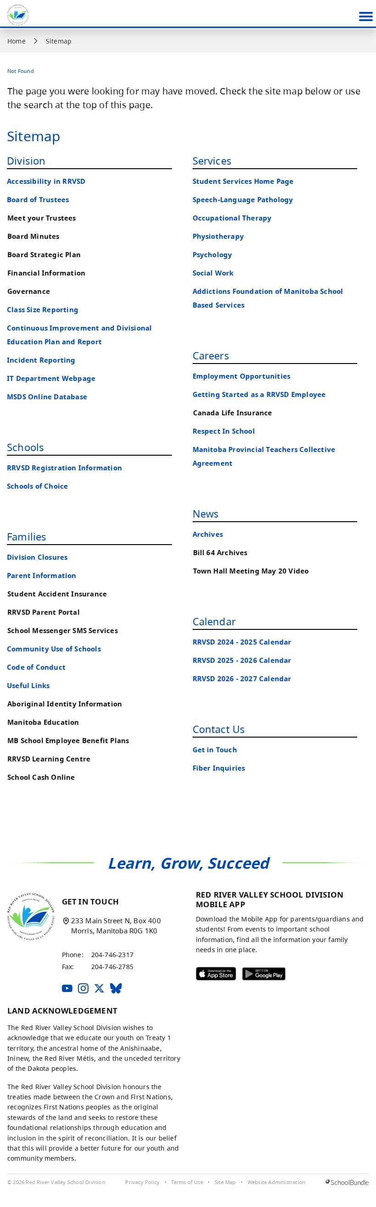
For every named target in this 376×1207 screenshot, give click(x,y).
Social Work (213, 273)
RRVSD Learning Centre (48, 759)
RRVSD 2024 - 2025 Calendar (242, 642)
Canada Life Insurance (232, 413)
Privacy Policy (142, 1182)
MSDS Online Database (47, 397)
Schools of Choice (37, 486)
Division (26, 160)
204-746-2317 (112, 954)
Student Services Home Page (243, 181)
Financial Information (46, 273)
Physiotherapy (218, 236)
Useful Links (28, 685)
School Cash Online (41, 777)
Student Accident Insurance (57, 594)
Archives (208, 534)
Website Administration (276, 1182)
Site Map (225, 1182)
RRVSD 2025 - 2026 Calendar (242, 660)
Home (16, 41)
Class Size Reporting (42, 309)
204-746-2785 (112, 966)
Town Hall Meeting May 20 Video (251, 571)
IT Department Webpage (51, 378)
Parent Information (42, 575)
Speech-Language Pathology (243, 199)
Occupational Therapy (232, 218)
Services (212, 160)
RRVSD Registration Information (64, 468)
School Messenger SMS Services (62, 630)
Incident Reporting (41, 360)
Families (27, 536)
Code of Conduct (36, 667)
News (206, 513)
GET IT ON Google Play (257, 976)
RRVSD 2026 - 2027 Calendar (242, 678)
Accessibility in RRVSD (46, 181)
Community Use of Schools (54, 649)
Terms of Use (187, 1182)
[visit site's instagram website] (83, 989)
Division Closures (37, 557)
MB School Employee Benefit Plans (68, 740)
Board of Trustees (38, 199)
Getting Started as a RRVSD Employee (259, 394)
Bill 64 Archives (220, 552)
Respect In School (224, 431)
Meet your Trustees (41, 218)
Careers (211, 355)
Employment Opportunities (242, 376)
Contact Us (219, 729)
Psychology (212, 254)
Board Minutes (33, 236)
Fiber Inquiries (219, 768)
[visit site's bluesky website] (116, 989)
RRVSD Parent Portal (43, 612)
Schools (25, 447)
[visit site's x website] (99, 989)
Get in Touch (215, 750)
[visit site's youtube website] (67, 989)
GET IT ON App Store (210, 976)
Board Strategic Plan (44, 254)
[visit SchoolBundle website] (347, 1182)
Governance (28, 291)
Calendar (214, 621)
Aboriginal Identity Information (64, 704)
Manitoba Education (43, 722)
